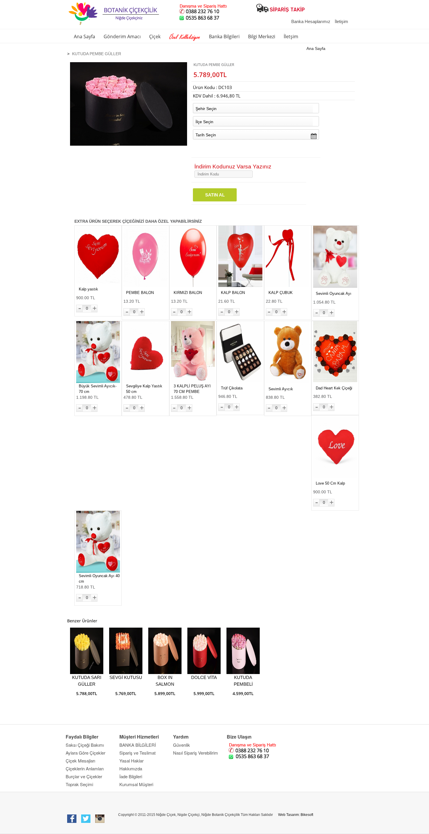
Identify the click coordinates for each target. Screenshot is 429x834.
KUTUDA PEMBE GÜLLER (96, 53)
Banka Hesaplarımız (310, 21)
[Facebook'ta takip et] (72, 819)
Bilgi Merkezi (261, 36)
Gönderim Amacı (122, 36)
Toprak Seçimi (79, 784)
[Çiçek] (116, 3)
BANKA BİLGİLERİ (137, 745)
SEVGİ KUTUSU (125, 677)
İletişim (341, 21)
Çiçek (155, 36)
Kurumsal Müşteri (136, 784)
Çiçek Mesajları (80, 761)
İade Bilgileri (130, 776)
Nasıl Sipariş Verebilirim (195, 753)
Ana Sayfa (84, 36)
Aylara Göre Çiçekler (85, 753)
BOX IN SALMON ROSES (165, 682)
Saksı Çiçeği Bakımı (85, 745)
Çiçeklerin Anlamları (85, 768)
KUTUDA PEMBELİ (243, 681)
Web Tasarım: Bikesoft (295, 815)
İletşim (291, 36)
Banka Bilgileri (224, 36)
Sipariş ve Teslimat (137, 753)
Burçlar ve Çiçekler (84, 776)
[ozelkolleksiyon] (184, 38)
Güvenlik (181, 745)
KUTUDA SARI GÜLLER (86, 681)
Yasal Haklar (131, 761)
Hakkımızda (130, 768)
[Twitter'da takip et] (86, 819)
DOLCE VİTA (204, 677)
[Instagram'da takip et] (100, 819)
